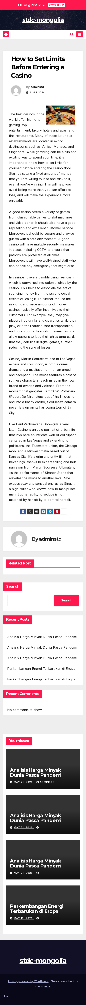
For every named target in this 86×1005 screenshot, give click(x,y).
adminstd (37, 87)
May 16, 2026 (24, 918)
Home (6, 996)
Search (12, 586)
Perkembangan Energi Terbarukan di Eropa (41, 669)
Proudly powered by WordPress (28, 981)
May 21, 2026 (24, 782)
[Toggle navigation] (79, 34)
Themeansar (43, 986)
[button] (71, 34)
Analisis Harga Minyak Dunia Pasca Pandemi (42, 637)
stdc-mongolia (43, 20)
